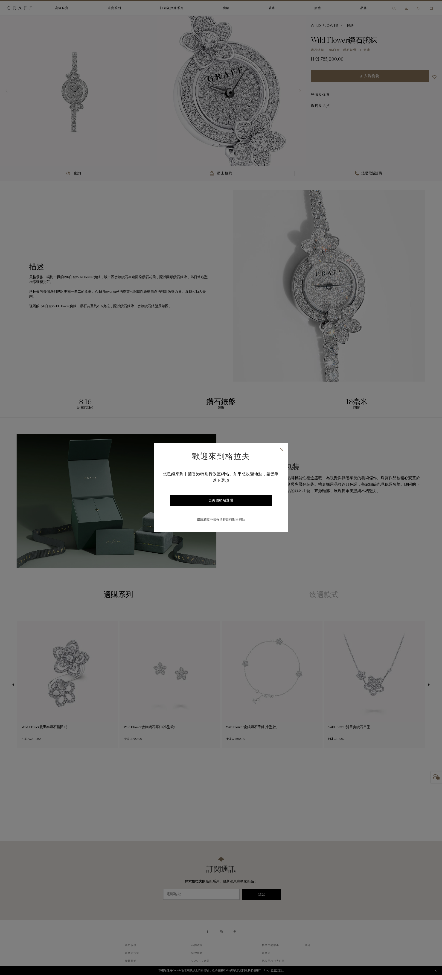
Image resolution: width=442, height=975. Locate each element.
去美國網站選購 (221, 500)
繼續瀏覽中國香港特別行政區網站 (221, 520)
